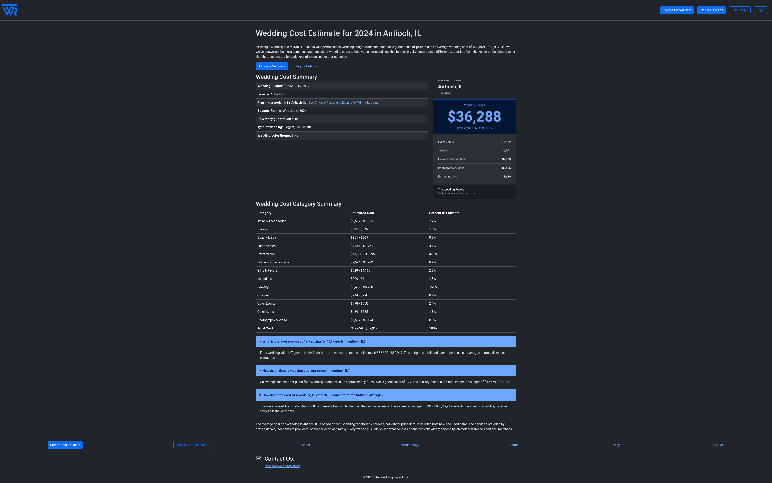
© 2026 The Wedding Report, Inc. (386, 477)
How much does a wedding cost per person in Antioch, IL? (306, 371)
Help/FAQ (717, 445)
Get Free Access (711, 10)
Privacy (614, 445)
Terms (514, 445)
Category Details (304, 66)
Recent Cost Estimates (192, 445)
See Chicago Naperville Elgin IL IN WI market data (343, 102)
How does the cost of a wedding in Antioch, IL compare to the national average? (323, 395)
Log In (761, 10)
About (306, 445)
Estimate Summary (272, 66)
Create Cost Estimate (65, 445)
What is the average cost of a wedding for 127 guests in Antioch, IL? (314, 341)
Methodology (409, 445)
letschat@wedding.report (282, 466)
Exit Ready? (740, 10)
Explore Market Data (677, 10)
